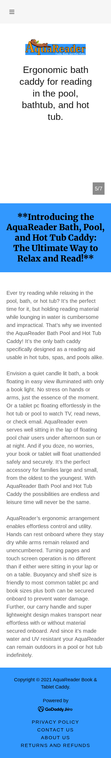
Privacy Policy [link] (55, 722)
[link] (55, 47)
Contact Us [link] (55, 730)
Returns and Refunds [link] (55, 745)
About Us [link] (55, 737)
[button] (11, 11)
